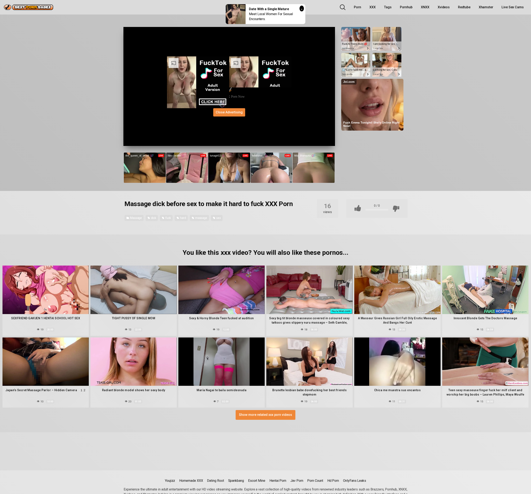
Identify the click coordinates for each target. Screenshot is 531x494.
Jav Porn (296, 481)
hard (182, 218)
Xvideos (444, 7)
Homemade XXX (191, 481)
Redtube (464, 7)
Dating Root (215, 481)
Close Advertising (229, 112)
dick (153, 218)
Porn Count (315, 481)
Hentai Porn (277, 481)
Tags (388, 7)
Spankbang (236, 481)
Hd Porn (333, 481)
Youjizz (170, 481)
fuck (168, 218)
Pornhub (406, 7)
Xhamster (486, 7)
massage (201, 218)
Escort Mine (256, 481)
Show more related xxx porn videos (265, 415)
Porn (357, 7)
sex (218, 218)
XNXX (425, 7)
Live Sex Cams (513, 7)
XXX (372, 7)
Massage (135, 218)
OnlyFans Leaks (354, 481)
